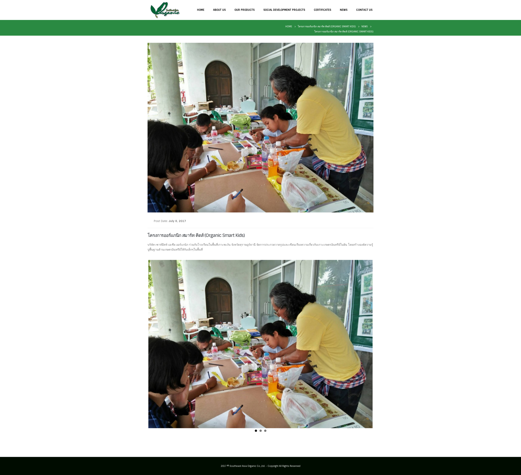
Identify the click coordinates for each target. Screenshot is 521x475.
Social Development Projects (284, 10)
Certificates (322, 10)
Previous (142, 343)
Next (379, 343)
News (343, 10)
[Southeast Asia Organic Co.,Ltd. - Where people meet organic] (165, 10)
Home (200, 10)
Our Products (244, 10)
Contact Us (364, 10)
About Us (219, 10)
